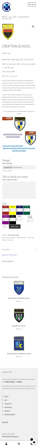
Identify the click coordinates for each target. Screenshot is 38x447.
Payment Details (10, 414)
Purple (5, 216)
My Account (8, 407)
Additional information (9, 255)
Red (5, 206)
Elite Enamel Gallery (23, 17)
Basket (29, 442)
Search (19, 444)
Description (6, 249)
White (19, 216)
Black (12, 216)
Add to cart (14, 226)
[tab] (19, 249)
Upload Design (7, 163)
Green (26, 206)
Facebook (5, 422)
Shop (10, 17)
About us (7, 411)
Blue (19, 206)
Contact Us (8, 403)
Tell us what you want (9, 180)
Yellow (12, 206)
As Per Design (30, 217)
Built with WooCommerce (10, 436)
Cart (6, 400)
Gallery (15, 17)
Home (5, 17)
